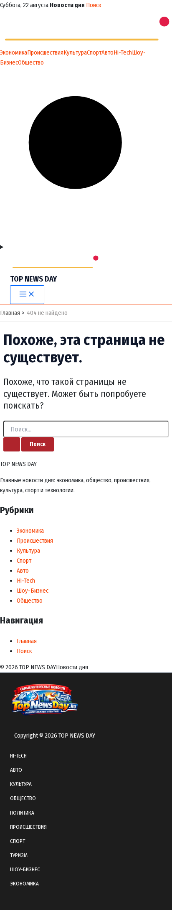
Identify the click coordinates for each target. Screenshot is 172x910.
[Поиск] (86, 237)
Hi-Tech (123, 52)
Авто (107, 52)
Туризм (19, 855)
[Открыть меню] (86, 247)
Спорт (94, 52)
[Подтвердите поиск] (11, 444)
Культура (75, 52)
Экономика (13, 52)
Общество (31, 62)
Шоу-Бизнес (32, 590)
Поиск (93, 5)
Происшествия (45, 52)
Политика (22, 813)
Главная (27, 641)
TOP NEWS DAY (33, 279)
